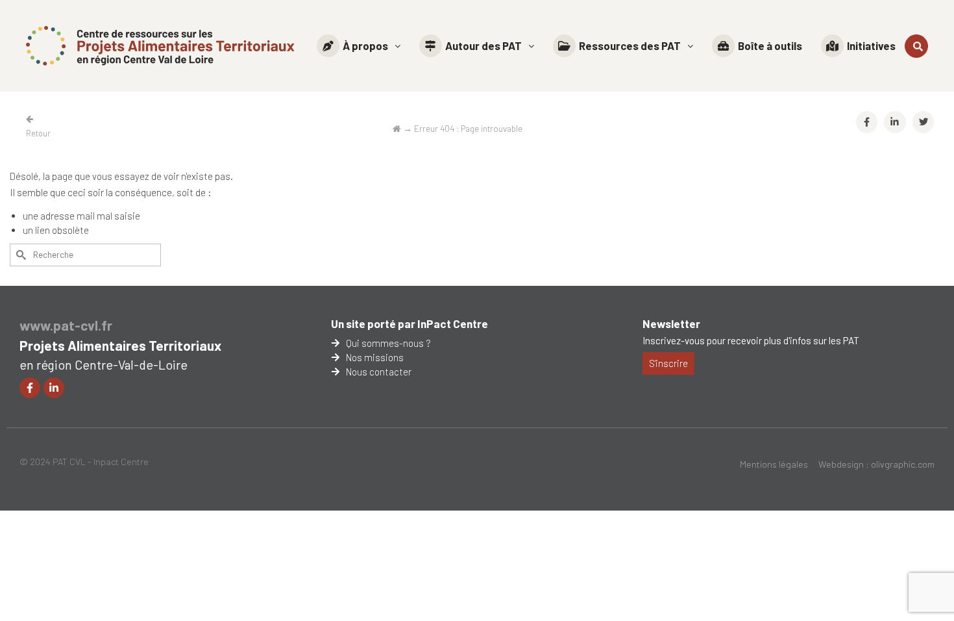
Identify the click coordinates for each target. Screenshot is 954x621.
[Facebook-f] (29, 387)
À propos (365, 45)
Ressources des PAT (630, 45)
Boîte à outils (770, 45)
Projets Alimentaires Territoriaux (120, 345)
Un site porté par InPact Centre (409, 323)
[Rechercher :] (85, 255)
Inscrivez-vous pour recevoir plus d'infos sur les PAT (750, 340)
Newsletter (671, 323)
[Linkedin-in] (53, 387)
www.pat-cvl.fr (65, 325)
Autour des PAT (483, 45)
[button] (358, 46)
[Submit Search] (19, 255)
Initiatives (871, 45)
